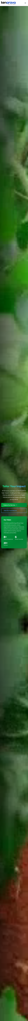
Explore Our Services (9, 505)
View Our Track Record (10, 510)
